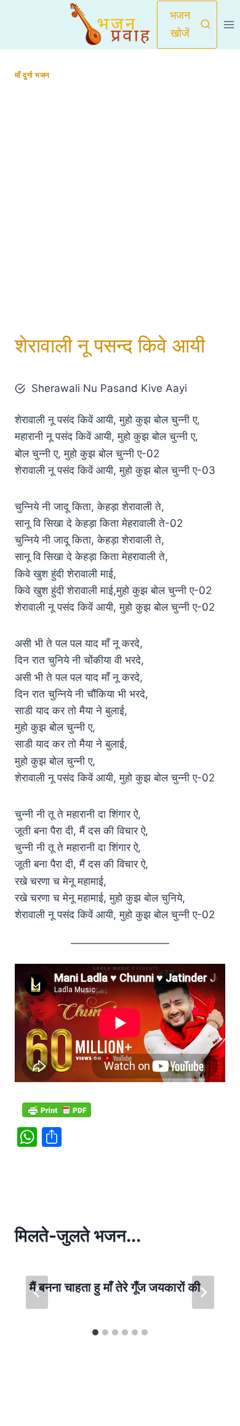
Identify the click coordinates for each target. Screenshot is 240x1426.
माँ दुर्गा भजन (32, 74)
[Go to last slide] (37, 1292)
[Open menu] (228, 24)
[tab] (95, 1332)
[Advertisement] (120, 207)
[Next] (203, 1292)
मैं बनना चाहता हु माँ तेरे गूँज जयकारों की (115, 1287)
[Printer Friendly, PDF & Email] (56, 1109)
